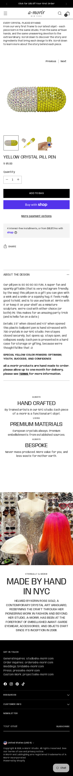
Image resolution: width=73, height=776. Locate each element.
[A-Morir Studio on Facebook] (5, 684)
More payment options (36, 216)
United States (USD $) (19, 743)
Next (63, 61)
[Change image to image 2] (28, 142)
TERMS (24, 374)
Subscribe (63, 726)
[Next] (66, 4)
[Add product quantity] (18, 180)
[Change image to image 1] (11, 142)
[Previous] (7, 4)
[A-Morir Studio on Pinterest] (17, 684)
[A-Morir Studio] (36, 13)
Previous (51, 61)
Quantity (9, 172)
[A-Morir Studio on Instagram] (11, 684)
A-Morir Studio (30, 748)
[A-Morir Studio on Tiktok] (23, 684)
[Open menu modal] (5, 13)
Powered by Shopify (14, 761)
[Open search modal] (59, 13)
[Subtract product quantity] (7, 180)
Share (12, 246)
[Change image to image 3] (45, 142)
